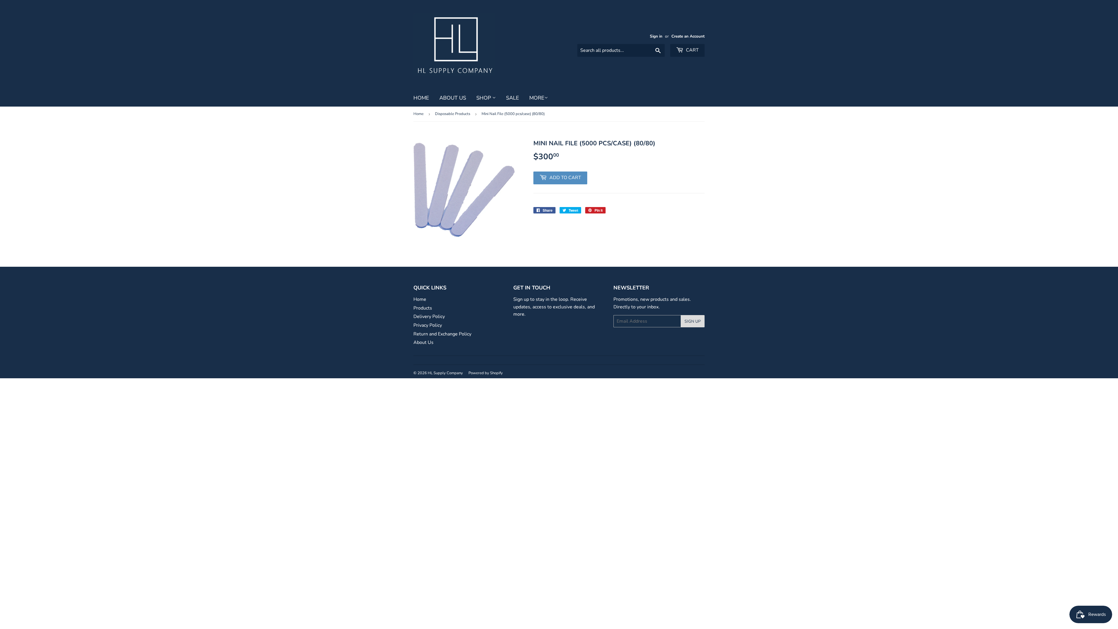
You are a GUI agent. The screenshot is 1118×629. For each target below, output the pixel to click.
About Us (452, 97)
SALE (512, 97)
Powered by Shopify (485, 373)
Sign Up (692, 321)
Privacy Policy (427, 325)
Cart (692, 50)
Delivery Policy (429, 316)
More (536, 97)
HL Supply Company (445, 373)
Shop (484, 97)
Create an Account (688, 36)
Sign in (656, 36)
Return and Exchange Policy (442, 334)
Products (422, 308)
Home (421, 97)
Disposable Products (452, 113)
